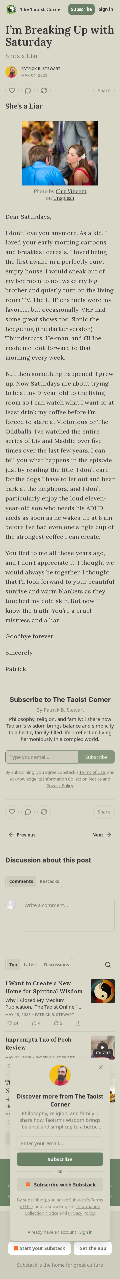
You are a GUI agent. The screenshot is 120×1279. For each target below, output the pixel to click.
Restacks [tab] (49, 881)
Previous (26, 835)
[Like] (12, 90)
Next (97, 835)
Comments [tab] (21, 881)
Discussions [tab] (56, 965)
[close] (100, 1067)
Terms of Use (92, 772)
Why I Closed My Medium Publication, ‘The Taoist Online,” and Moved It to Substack (41, 1003)
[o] (102, 1047)
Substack (27, 1265)
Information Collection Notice (72, 779)
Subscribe (81, 9)
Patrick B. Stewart (41, 68)
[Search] (108, 964)
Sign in (106, 9)
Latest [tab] (30, 965)
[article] (60, 1003)
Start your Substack (42, 1248)
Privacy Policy (81, 1213)
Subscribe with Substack (65, 1184)
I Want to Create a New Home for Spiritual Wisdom (44, 987)
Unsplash (63, 198)
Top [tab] (13, 965)
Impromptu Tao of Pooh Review (38, 1043)
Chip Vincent (71, 191)
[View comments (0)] (28, 90)
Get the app (92, 1248)
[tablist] (34, 881)
